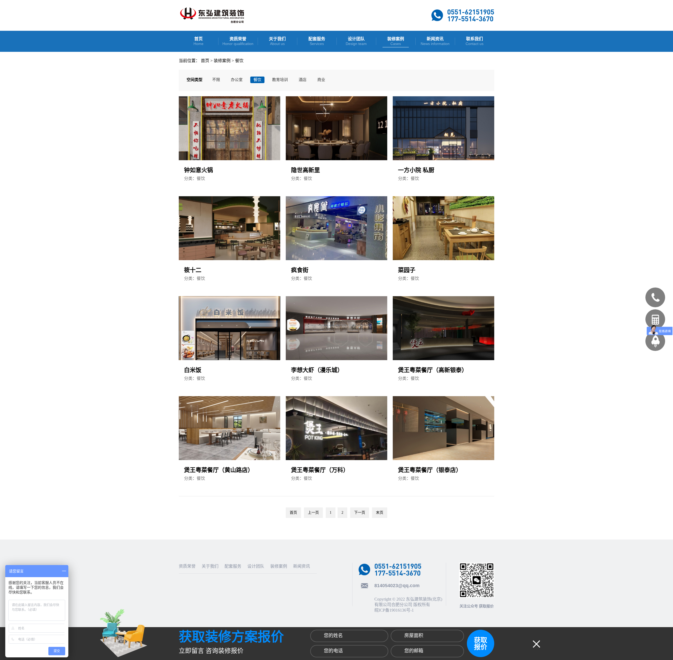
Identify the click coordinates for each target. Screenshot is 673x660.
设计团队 (255, 566)
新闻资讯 (301, 566)
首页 (205, 60)
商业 (321, 80)
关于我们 (210, 566)
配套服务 (233, 566)
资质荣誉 (187, 566)
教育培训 (280, 80)
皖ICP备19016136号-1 (394, 610)
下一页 (359, 513)
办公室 (237, 80)
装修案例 (222, 60)
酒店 (303, 80)
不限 (216, 80)
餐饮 (239, 60)
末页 (379, 513)
